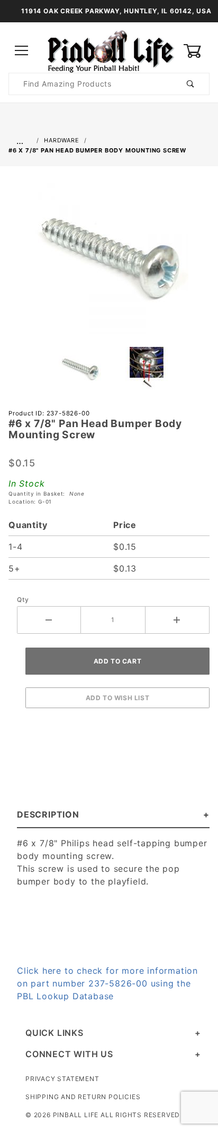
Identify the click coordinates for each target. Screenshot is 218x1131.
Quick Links (54, 1032)
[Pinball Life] (109, 50)
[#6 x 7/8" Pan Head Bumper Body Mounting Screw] (109, 259)
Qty (23, 599)
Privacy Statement (62, 1079)
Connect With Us (69, 1054)
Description (48, 814)
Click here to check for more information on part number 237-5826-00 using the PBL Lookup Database (107, 983)
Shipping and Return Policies (82, 1097)
